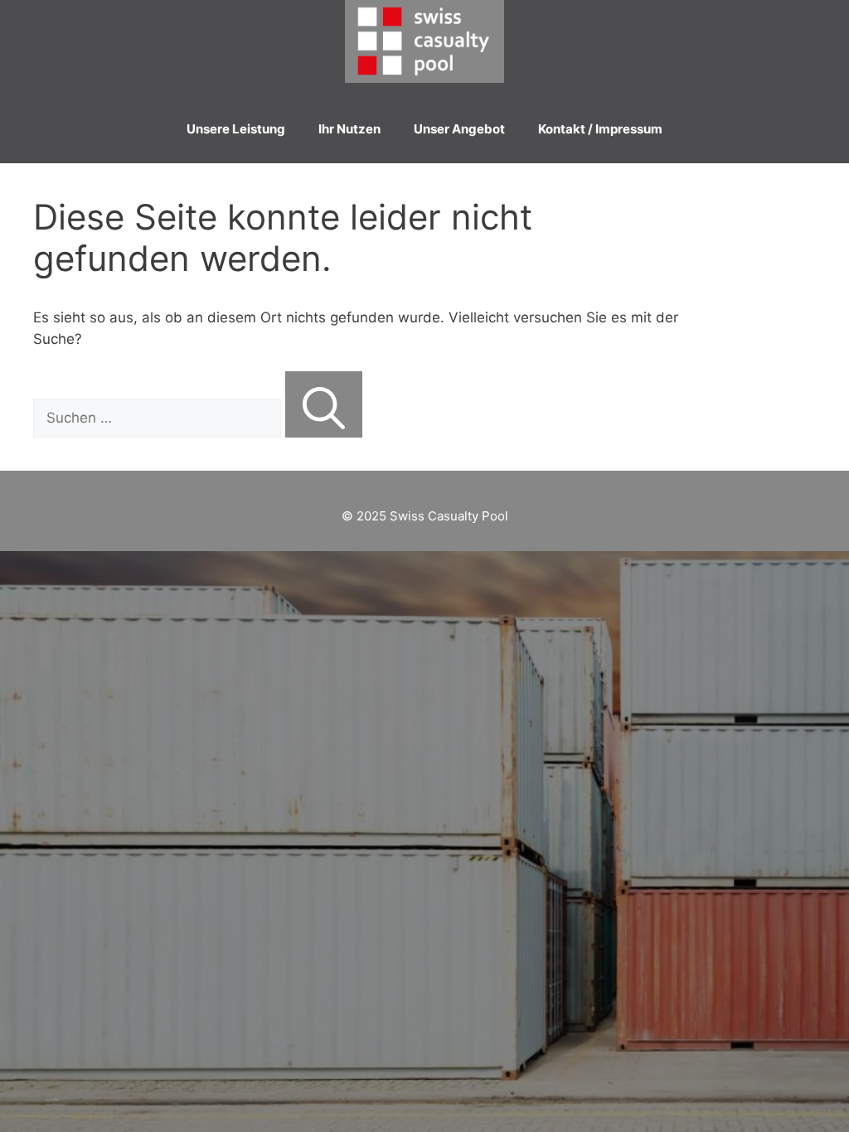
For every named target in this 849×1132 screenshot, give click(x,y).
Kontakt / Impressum (600, 129)
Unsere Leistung (236, 129)
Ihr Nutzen (349, 129)
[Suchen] (323, 404)
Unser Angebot (459, 129)
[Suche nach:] (159, 417)
